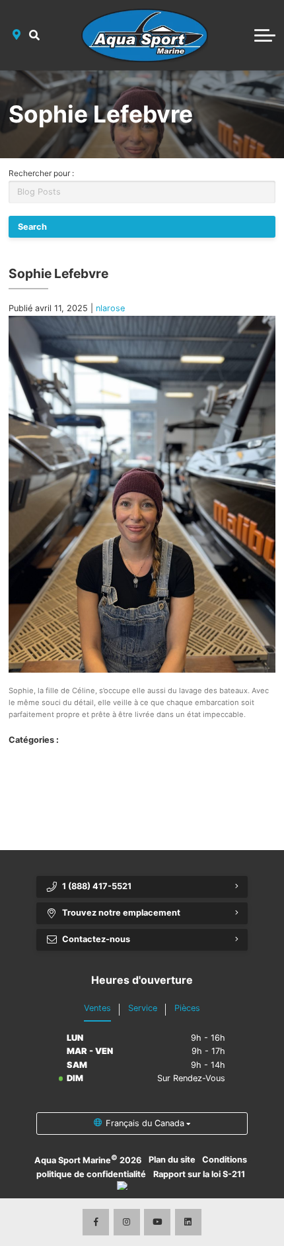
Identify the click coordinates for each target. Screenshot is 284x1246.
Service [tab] (142, 1008)
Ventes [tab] (97, 1008)
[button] (34, 35)
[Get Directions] (17, 35)
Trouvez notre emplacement (121, 913)
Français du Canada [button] (145, 1123)
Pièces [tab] (187, 1008)
